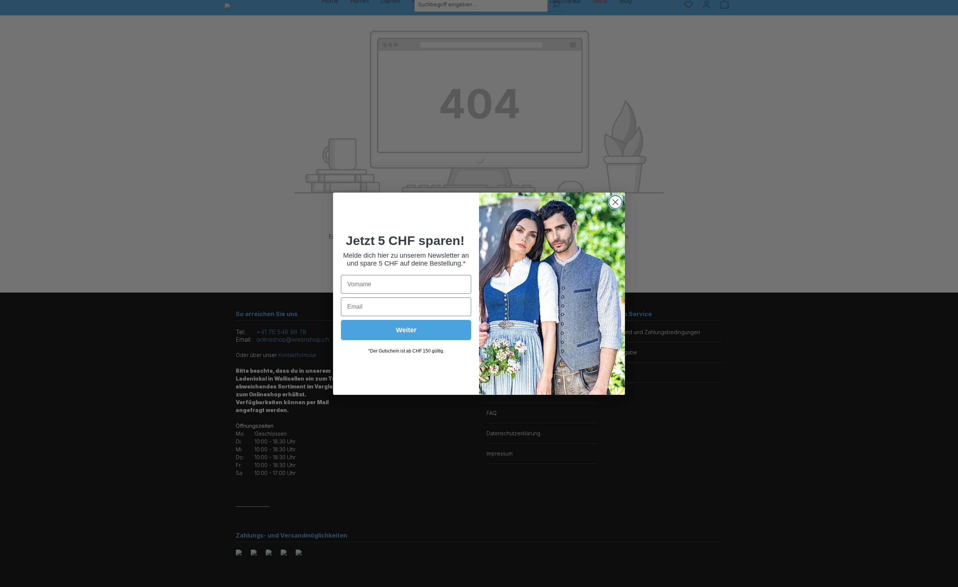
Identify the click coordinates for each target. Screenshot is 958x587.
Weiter (406, 330)
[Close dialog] (615, 202)
